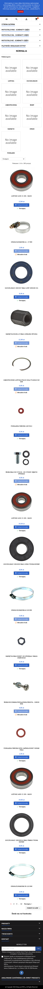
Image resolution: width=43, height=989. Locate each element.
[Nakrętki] (11, 117)
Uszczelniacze (32, 81)
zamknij (20, 11)
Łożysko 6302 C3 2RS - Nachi (21, 518)
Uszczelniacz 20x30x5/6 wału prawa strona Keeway (21, 841)
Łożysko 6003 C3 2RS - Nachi (21, 794)
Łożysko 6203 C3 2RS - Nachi (21, 196)
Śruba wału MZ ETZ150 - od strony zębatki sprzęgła (21, 473)
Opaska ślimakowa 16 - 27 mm (21, 242)
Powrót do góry (33, 908)
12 (21, 904)
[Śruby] (32, 93)
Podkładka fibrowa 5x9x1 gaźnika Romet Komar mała (21, 749)
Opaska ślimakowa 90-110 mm (21, 886)
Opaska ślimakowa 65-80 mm (21, 610)
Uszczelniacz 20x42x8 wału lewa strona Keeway (21, 564)
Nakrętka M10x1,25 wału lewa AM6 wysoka (21, 334)
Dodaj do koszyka (21, 205)
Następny (28, 904)
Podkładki (11, 153)
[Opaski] (32, 117)
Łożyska (11, 81)
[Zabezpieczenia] (11, 93)
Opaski (32, 129)
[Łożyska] (11, 69)
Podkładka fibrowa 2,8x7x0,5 (21, 426)
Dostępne (14, 159)
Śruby (32, 105)
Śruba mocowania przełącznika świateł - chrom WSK (21, 703)
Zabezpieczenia (11, 105)
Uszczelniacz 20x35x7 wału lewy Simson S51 (21, 288)
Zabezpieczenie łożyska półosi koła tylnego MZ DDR (21, 381)
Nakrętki (11, 129)
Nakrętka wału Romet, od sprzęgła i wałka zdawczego (21, 657)
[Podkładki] (11, 141)
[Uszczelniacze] (32, 69)
